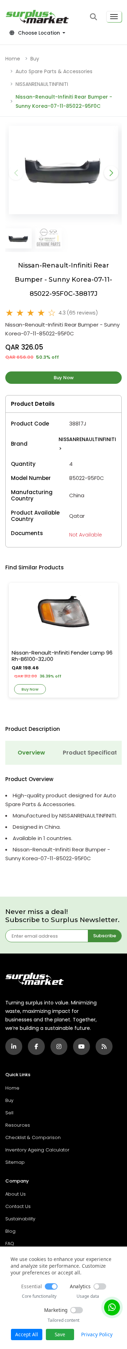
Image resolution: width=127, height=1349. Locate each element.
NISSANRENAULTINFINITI (42, 84)
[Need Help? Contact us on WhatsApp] (112, 1307)
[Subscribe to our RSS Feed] (104, 1046)
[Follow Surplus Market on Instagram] (58, 1046)
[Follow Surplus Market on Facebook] (36, 1046)
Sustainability (20, 1218)
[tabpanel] (63, 819)
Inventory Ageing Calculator (37, 1149)
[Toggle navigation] (114, 16)
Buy (34, 58)
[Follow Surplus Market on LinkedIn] (13, 1046)
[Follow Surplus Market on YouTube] (81, 1046)
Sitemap (15, 1162)
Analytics (80, 1286)
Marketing (55, 1310)
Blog (10, 1231)
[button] (93, 16)
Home (12, 58)
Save (60, 1334)
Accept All (26, 1334)
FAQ (9, 1243)
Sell (9, 1112)
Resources (17, 1125)
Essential (31, 1286)
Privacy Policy (97, 1334)
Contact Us (18, 1206)
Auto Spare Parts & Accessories (54, 71)
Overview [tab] (31, 753)
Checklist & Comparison (33, 1137)
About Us (15, 1194)
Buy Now (64, 377)
